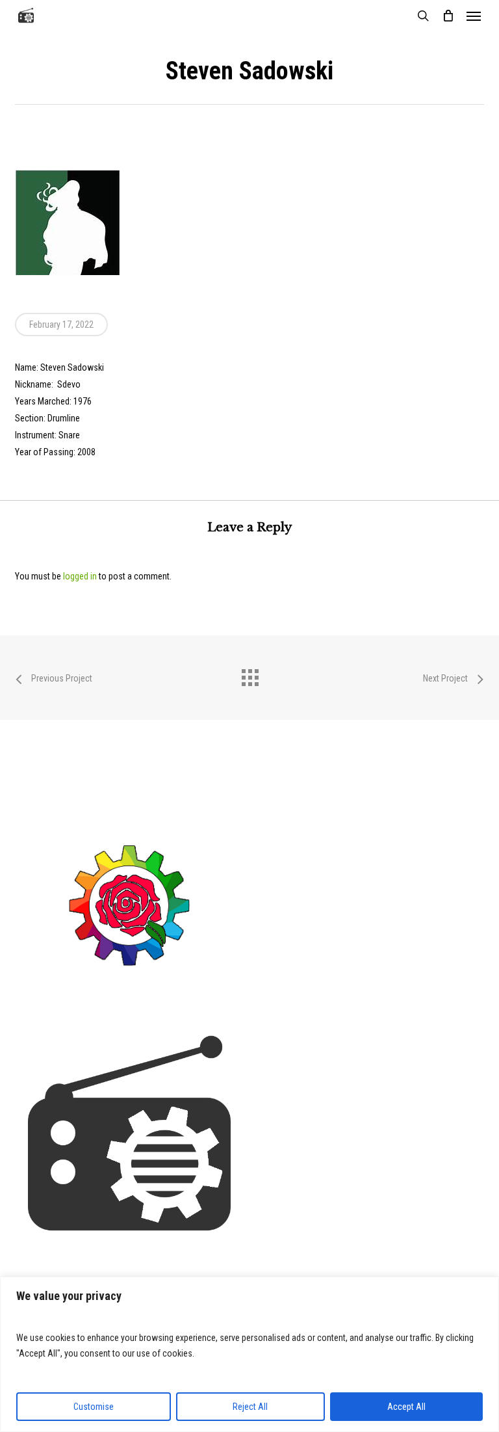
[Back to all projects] (249, 674)
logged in (80, 576)
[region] (249, 1354)
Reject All (250, 1406)
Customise (93, 1406)
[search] (423, 15)
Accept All (406, 1406)
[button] (474, 15)
